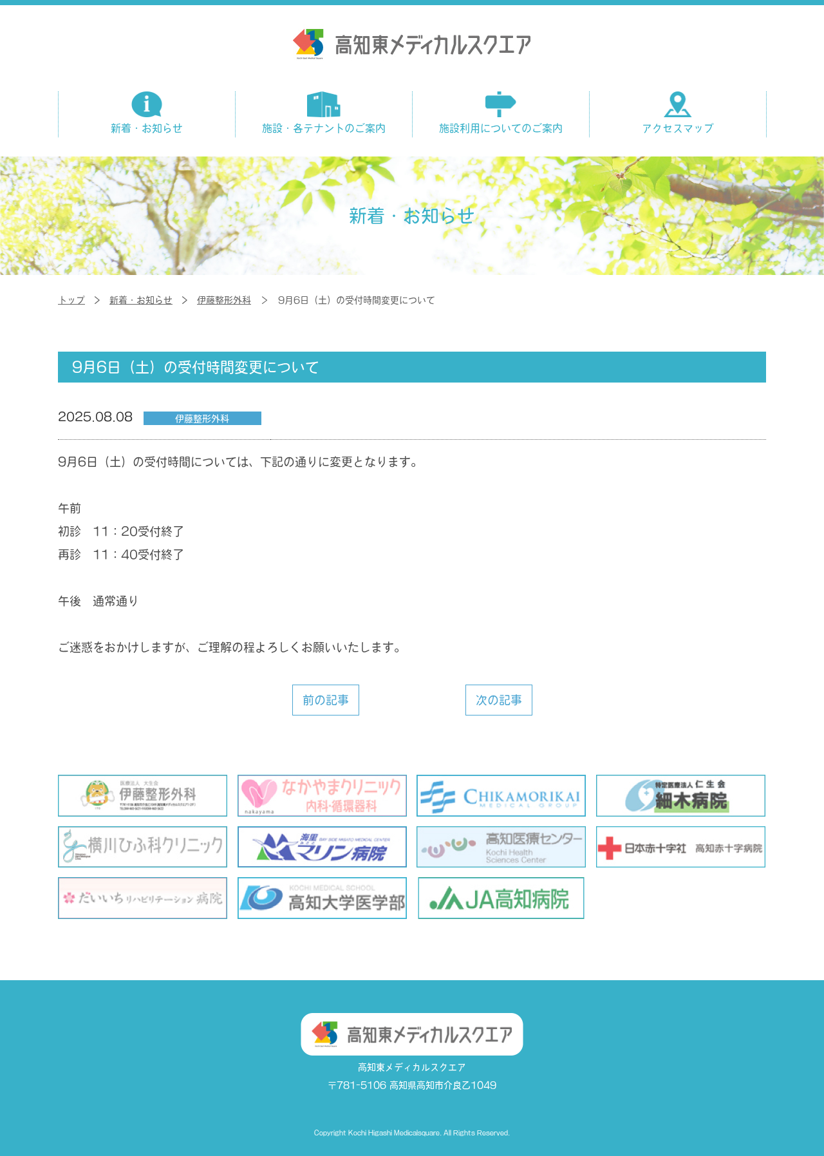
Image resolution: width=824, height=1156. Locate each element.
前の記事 (325, 700)
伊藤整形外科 (224, 300)
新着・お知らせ (141, 300)
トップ (71, 300)
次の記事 (498, 700)
